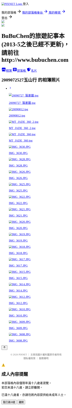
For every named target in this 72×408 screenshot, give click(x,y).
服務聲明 (44, 358)
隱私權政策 (29, 358)
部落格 (22, 70)
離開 (21, 402)
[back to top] (4, 347)
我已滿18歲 (9, 402)
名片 (34, 70)
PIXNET (23, 354)
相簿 (9, 70)
